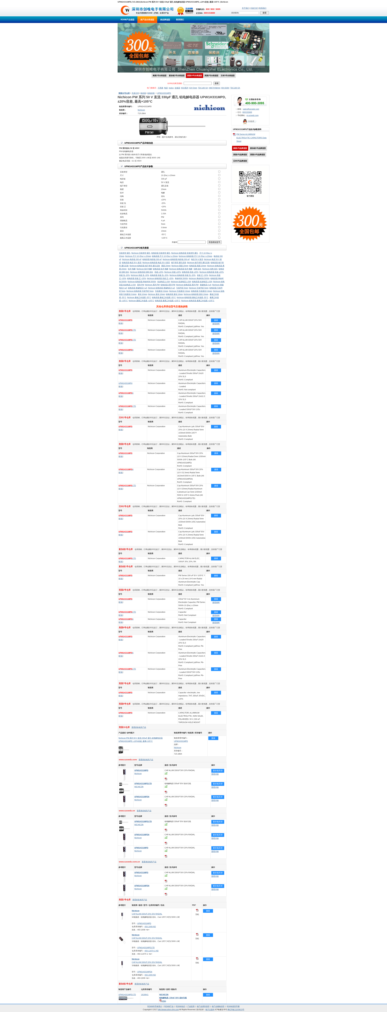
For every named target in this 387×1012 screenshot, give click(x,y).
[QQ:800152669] (250, 125)
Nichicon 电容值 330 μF (131, 259)
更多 (121, 323)
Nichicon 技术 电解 (144, 269)
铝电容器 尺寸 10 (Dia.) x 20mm (165, 256)
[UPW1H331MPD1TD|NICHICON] (125, 793)
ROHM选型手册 (233, 1006)
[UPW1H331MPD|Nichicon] (125, 780)
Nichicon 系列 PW (152, 285)
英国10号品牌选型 (257, 155)
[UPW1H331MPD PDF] (197, 911)
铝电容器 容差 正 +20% (136, 278)
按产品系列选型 (203, 1006)
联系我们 (262, 8)
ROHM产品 (169, 1006)
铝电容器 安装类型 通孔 (160, 253)
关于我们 (245, 8)
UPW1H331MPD (164, 93)
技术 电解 (132, 269)
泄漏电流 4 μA (205, 285)
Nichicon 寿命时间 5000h (199, 278)
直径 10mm (142, 294)
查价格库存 (218, 771)
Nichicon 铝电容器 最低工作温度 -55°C (192, 297)
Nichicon (177, 748)
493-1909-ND (150, 975)
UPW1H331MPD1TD (146, 948)
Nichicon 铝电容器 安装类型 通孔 (184, 253)
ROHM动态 (180, 1006)
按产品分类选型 (147, 19)
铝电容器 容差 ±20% (190, 272)
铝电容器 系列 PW (168, 285)
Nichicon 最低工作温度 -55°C (139, 297)
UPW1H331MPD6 (144, 972)
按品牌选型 (165, 19)
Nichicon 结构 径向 (210, 269)
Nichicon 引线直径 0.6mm (179, 291)
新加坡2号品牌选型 (258, 148)
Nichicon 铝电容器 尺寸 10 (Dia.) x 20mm (195, 256)
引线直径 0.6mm (161, 291)
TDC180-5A (203, 88)
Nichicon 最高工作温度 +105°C (141, 301)
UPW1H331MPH (125, 383)
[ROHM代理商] (125, 16)
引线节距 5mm (182, 288)
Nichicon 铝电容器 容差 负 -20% (182, 275)
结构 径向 (197, 269)
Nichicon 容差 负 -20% (140, 275)
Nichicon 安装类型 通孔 (140, 253)
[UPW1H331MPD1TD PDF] (197, 935)
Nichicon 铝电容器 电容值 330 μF (176, 259)
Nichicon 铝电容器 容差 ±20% (211, 272)
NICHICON (138, 787)
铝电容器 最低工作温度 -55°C (164, 297)
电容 (166, 88)
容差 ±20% (158, 272)
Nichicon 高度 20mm (179, 266)
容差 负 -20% (124, 275)
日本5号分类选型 (228, 75)
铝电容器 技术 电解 (160, 269)
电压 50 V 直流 (197, 259)
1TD (127, 330)
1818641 (144, 995)
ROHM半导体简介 (154, 1006)
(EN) (164, 1001)
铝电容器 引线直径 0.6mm (201, 291)
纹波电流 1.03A (163, 282)
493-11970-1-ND (152, 951)
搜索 (216, 320)
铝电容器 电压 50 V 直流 (131, 263)
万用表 (160, 88)
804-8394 (225, 88)
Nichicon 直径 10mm (156, 294)
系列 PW (140, 285)
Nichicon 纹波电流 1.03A (181, 282)
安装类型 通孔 (124, 253)
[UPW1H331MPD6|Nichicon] (125, 807)
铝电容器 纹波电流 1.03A (202, 282)
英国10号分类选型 (194, 75)
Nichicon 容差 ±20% (172, 272)
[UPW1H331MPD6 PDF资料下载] (166, 806)
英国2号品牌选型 (240, 155)
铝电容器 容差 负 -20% (159, 275)
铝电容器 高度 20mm (197, 266)
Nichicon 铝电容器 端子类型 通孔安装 (145, 266)
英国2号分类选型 (211, 75)
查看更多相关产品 (139, 727)
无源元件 (135, 93)
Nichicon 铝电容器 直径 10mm (196, 294)
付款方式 (254, 8)
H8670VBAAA (214, 88)
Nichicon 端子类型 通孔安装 (198, 263)
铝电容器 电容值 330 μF (152, 259)
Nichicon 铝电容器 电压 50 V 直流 (156, 263)
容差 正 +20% (202, 275)
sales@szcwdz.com (251, 109)
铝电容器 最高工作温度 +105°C (167, 301)
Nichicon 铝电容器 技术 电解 (180, 269)
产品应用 (191, 1006)
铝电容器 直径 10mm (174, 294)
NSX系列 (184, 88)
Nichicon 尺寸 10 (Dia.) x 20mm (138, 256)
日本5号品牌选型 (240, 161)
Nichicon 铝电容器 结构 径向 (141, 272)
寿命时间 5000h (181, 278)
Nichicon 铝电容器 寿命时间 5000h (142, 282)
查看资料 (216, 324)
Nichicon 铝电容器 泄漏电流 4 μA (161, 288)
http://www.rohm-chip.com (168, 1010)
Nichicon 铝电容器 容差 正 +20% (160, 278)
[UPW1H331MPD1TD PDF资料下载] (166, 793)
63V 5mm (193, 88)
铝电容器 (151, 93)
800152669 (247, 112)
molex (171, 88)
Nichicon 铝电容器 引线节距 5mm (140, 291)
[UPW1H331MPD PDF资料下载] (166, 779)
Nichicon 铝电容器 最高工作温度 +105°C (197, 301)
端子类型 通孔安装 (178, 263)
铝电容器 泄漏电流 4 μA (137, 288)
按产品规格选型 (218, 1006)
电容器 (143, 93)
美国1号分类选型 (159, 75)
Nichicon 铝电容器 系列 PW (187, 285)
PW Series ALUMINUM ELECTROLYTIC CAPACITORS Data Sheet (251, 137)
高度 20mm (166, 266)
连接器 (177, 88)
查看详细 (215, 774)
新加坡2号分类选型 (177, 75)
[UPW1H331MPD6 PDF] (197, 959)
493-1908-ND (150, 927)
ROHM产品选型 (127, 19)
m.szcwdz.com (253, 115)
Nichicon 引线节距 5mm (198, 288)
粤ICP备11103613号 (236, 1010)
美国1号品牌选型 (240, 148)
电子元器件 (210, 1010)
